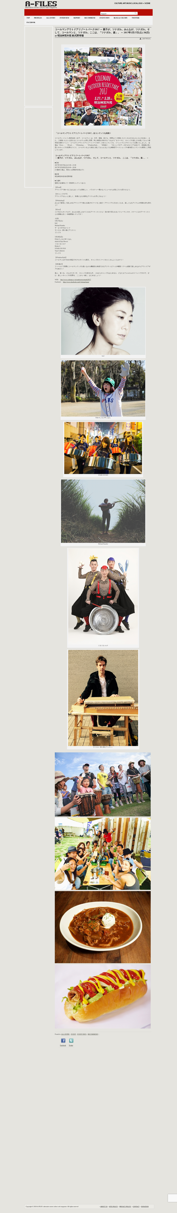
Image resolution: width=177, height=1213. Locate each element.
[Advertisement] (39, 66)
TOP (28, 18)
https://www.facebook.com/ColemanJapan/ (76, 282)
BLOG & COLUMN (120, 18)
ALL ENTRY (50, 18)
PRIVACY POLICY (125, 1206)
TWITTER (135, 18)
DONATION (145, 1206)
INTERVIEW (64, 18)
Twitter (71, 1045)
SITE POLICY (113, 1206)
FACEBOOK (31, 22)
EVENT (73, 1034)
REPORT (77, 18)
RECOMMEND (89, 18)
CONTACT (136, 1206)
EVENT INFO (104, 18)
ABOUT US (103, 1206)
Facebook (63, 1045)
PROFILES (38, 18)
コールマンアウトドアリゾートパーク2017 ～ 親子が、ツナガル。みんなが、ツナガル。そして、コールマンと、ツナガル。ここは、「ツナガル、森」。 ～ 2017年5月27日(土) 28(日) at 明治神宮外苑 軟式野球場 (102, 32)
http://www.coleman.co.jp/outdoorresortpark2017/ (75, 280)
